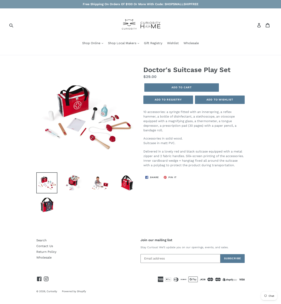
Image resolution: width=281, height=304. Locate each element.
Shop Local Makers (122, 43)
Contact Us (44, 246)
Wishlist (173, 43)
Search (41, 240)
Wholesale (191, 43)
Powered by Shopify (74, 291)
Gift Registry (153, 43)
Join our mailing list (156, 240)
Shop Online (91, 43)
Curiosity (52, 291)
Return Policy (46, 252)
